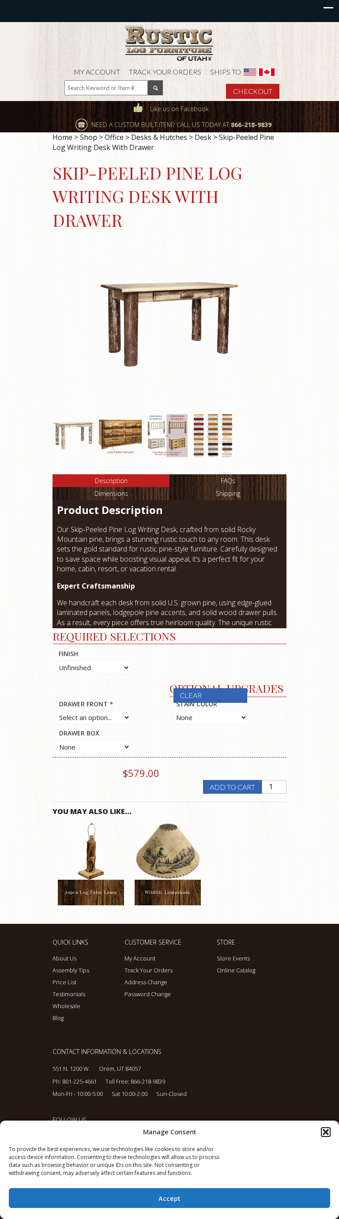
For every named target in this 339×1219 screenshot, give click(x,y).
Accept (169, 1198)
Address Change (145, 982)
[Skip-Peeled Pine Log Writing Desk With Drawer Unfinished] (74, 435)
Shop (88, 137)
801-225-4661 (79, 1081)
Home (62, 137)
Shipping (228, 493)
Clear (191, 695)
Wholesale (66, 1006)
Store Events (233, 958)
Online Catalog (236, 970)
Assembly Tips (71, 970)
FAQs (228, 480)
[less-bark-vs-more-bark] (166, 435)
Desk (203, 137)
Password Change (147, 994)
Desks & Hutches (159, 137)
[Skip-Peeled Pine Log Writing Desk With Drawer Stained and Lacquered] (169, 324)
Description (111, 480)
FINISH (68, 653)
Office (114, 137)
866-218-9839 (148, 1081)
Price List (64, 982)
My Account (97, 72)
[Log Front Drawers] (120, 435)
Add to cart (232, 787)
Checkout (252, 91)
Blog (58, 1018)
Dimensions (111, 493)
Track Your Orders (165, 72)
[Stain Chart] (212, 435)
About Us (64, 958)
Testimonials (69, 994)
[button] (325, 1132)
